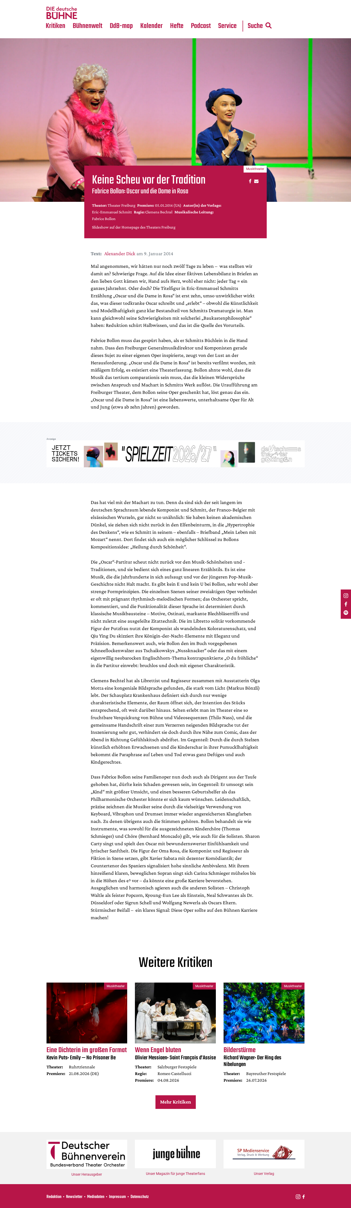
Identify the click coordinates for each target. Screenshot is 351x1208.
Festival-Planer (157, 13)
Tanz (52, 3)
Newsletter (74, 1197)
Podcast (201, 26)
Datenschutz (140, 1197)
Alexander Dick (119, 253)
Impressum (117, 1197)
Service (227, 26)
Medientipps (87, 13)
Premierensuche (158, 3)
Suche (255, 26)
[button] (249, 181)
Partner (227, 3)
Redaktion (54, 1197)
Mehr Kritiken (175, 1102)
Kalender (151, 26)
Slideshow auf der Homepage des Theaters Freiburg (134, 227)
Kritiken (55, 26)
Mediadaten (231, 13)
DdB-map (121, 26)
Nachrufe (84, 3)
